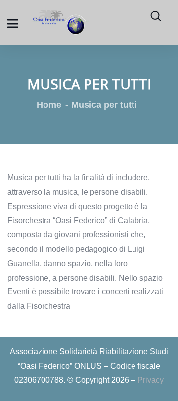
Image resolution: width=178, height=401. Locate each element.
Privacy (150, 380)
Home (49, 105)
